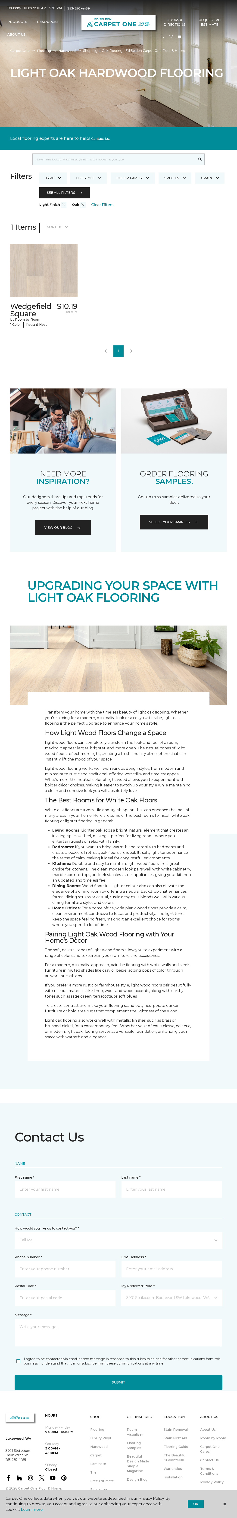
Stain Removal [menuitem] (176, 1429)
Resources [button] (48, 22)
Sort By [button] (54, 227)
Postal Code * (25, 1286)
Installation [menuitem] (173, 1477)
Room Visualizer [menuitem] (135, 1432)
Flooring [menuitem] (97, 1429)
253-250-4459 (78, 8)
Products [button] (17, 22)
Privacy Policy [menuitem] (212, 1482)
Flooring (44, 51)
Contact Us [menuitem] (209, 1460)
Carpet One (20, 51)
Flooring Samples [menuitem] (134, 1445)
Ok (195, 1504)
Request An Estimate (210, 22)
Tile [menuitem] (93, 1472)
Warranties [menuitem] (173, 1469)
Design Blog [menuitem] (137, 1479)
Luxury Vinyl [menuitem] (100, 1438)
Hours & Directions (174, 22)
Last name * (130, 1177)
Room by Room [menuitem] (213, 1438)
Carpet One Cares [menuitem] (210, 1449)
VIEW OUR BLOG (58, 528)
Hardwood (67, 51)
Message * (23, 1315)
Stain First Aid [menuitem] (175, 1438)
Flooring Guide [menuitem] (176, 1447)
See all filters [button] (61, 193)
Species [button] (171, 178)
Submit (118, 1382)
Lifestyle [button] (85, 178)
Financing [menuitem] (98, 1489)
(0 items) (179, 36)
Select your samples (169, 522)
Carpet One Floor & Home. (40, 1488)
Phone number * (28, 1257)
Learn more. (32, 1509)
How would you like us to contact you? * (47, 1228)
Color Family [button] (129, 178)
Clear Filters (102, 205)
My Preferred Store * (137, 1286)
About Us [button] (16, 34)
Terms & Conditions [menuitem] (209, 1471)
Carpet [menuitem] (96, 1455)
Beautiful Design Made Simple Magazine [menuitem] (138, 1463)
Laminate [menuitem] (98, 1464)
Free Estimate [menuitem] (102, 1481)
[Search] (200, 159)
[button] (162, 36)
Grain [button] (206, 178)
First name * (24, 1177)
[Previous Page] (105, 351)
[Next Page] (131, 351)
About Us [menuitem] (208, 1429)
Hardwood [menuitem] (99, 1447)
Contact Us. (100, 139)
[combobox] (114, 159)
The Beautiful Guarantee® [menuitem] (175, 1457)
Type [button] (49, 178)
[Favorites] (171, 36)
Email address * (133, 1257)
